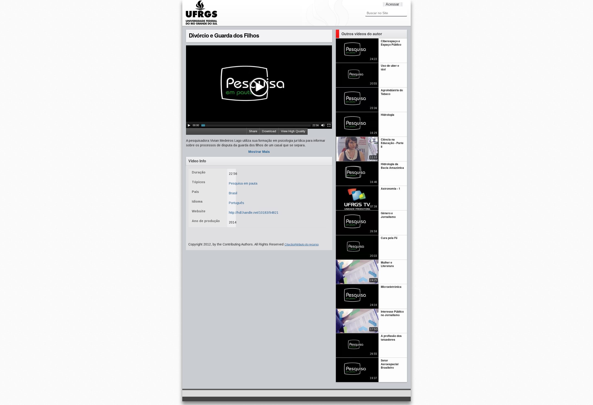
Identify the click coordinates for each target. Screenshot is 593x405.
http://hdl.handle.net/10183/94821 (253, 212)
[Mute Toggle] (323, 125)
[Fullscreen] (329, 125)
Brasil (233, 193)
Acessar (392, 4)
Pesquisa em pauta (243, 183)
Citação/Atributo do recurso (301, 244)
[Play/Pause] (189, 125)
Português (236, 203)
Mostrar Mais (259, 152)
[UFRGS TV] (201, 24)
